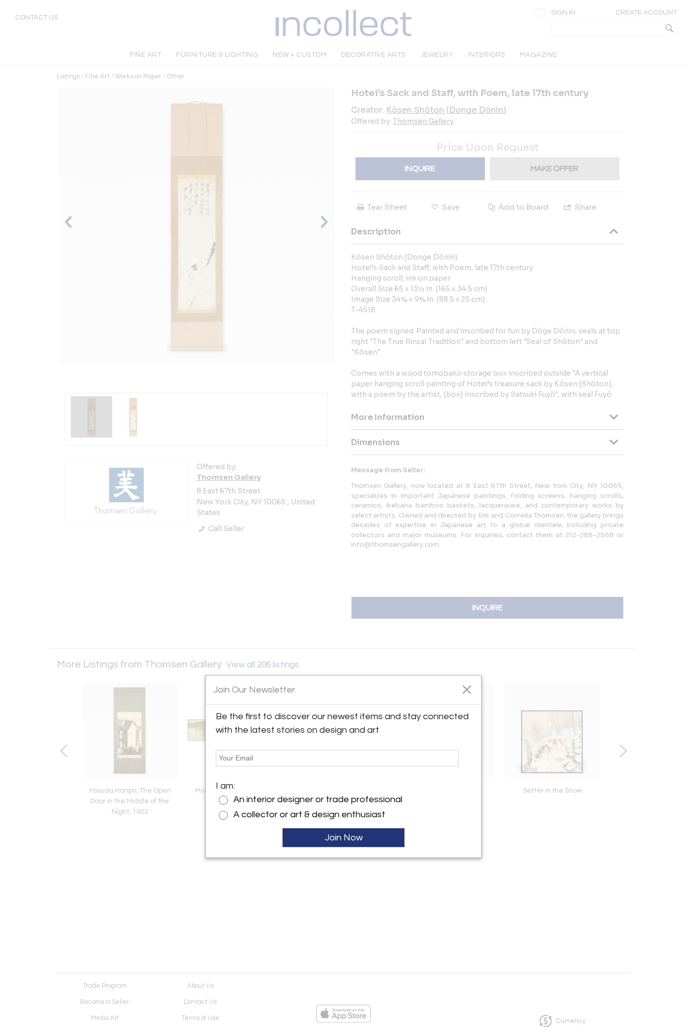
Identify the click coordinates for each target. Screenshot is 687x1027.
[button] (466, 689)
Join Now (344, 837)
